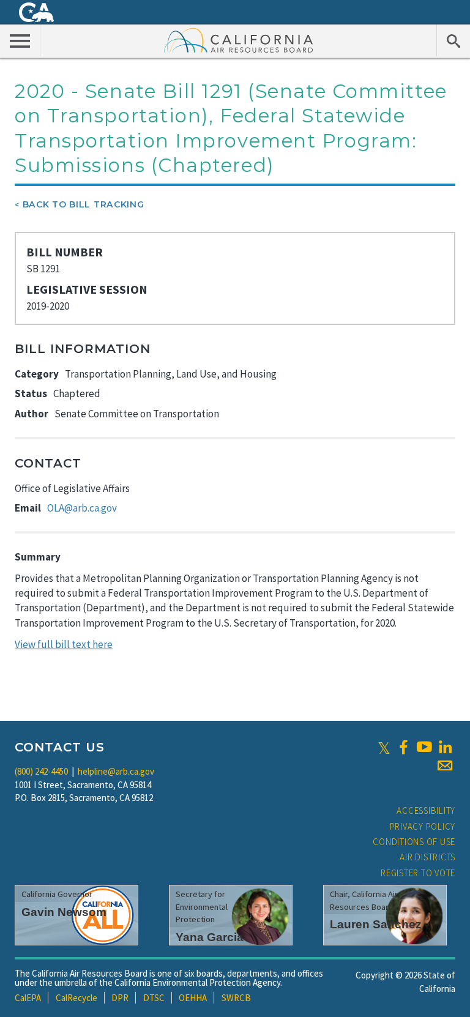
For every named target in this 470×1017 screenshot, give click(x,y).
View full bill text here (64, 644)
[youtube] (424, 747)
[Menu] (20, 40)
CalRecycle (76, 998)
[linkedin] (445, 747)
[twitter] (384, 747)
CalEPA (28, 998)
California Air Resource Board (238, 39)
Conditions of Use (414, 842)
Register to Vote (418, 873)
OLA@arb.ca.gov (82, 508)
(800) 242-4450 (41, 771)
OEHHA (193, 998)
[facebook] (403, 747)
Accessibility (426, 810)
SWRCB (236, 998)
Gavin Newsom (63, 912)
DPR (120, 998)
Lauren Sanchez (376, 924)
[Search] (453, 40)
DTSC (154, 998)
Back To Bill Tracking (83, 204)
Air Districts (427, 857)
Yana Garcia (210, 937)
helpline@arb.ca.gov (116, 771)
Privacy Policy (423, 826)
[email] (445, 765)
